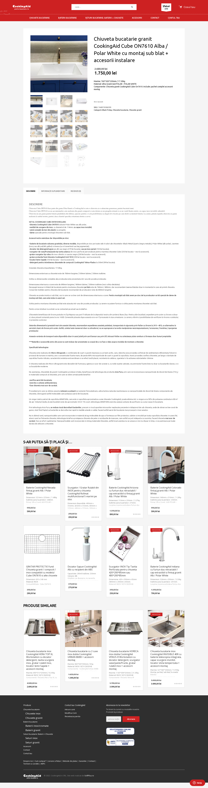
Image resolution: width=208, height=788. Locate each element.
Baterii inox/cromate (37, 725)
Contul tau (27, 753)
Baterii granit (32, 730)
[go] (132, 7)
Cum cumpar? (40, 761)
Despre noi (28, 761)
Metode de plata (70, 761)
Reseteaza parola (72, 716)
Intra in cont (70, 709)
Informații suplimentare (53, 191)
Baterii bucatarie (30, 721)
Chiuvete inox (32, 713)
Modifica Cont (71, 713)
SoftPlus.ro (89, 775)
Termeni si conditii (31, 763)
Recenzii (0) (76, 191)
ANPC (43, 763)
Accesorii (27, 746)
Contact (26, 750)
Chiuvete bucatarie (120, 110)
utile (166, 7)
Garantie (82, 761)
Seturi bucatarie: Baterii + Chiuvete (38, 734)
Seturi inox (31, 738)
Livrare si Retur (54, 761)
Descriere (30, 191)
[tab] (30, 191)
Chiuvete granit (135, 110)
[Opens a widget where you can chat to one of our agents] (197, 783)
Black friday (107, 110)
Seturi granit (32, 742)
